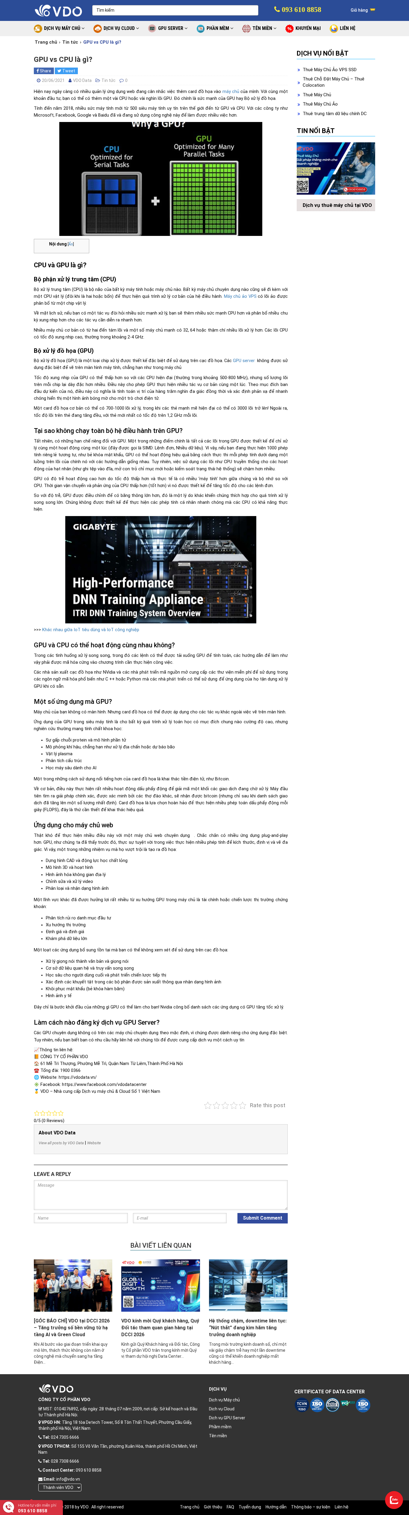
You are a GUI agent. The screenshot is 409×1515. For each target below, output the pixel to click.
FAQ (230, 1507)
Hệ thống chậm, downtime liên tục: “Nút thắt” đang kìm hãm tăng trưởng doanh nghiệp (248, 1327)
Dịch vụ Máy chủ (224, 1399)
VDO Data (82, 80)
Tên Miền (262, 28)
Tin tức (70, 42)
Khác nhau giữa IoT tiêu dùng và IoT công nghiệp (90, 629)
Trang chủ (46, 42)
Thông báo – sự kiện (310, 1507)
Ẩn (71, 244)
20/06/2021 (53, 80)
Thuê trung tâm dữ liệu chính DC (335, 113)
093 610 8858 (300, 9)
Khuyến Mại (308, 28)
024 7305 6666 (65, 1437)
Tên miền (218, 1435)
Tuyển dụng (250, 1507)
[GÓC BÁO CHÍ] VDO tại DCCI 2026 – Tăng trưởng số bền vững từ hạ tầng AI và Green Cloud (72, 1327)
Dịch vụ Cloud (221, 1408)
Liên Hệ (347, 28)
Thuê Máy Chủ (317, 94)
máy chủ (230, 91)
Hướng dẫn (276, 1507)
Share (45, 70)
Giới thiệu (213, 1507)
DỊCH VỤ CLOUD (120, 28)
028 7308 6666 (65, 1461)
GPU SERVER (171, 28)
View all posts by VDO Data (61, 1143)
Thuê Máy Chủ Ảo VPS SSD (330, 69)
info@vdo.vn (68, 1479)
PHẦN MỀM (218, 28)
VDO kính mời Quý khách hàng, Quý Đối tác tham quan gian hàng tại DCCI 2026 (160, 1327)
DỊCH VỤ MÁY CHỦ (62, 28)
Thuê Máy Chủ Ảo (320, 104)
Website (94, 1143)
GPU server (244, 360)
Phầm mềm (220, 1426)
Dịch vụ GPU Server (227, 1417)
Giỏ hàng (360, 10)
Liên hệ (342, 1507)
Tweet (68, 70)
